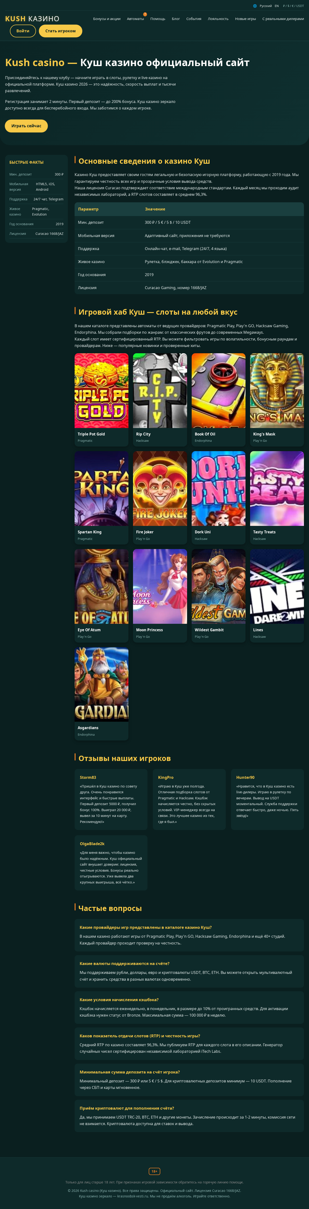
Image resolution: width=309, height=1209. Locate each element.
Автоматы (135, 18)
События (193, 18)
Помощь (157, 18)
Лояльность (218, 18)
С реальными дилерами (283, 18)
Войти (22, 31)
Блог (176, 18)
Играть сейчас (26, 125)
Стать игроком (60, 31)
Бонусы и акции (106, 18)
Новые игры (245, 18)
